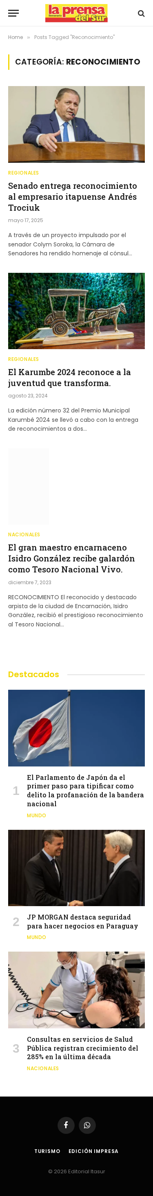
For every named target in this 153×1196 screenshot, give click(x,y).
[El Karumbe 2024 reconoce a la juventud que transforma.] (76, 311)
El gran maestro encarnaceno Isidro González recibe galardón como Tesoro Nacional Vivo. (71, 558)
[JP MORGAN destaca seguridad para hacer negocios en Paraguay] (76, 868)
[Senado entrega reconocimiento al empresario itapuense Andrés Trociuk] (76, 124)
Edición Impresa (94, 1151)
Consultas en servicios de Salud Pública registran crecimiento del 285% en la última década (82, 1048)
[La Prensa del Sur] (76, 13)
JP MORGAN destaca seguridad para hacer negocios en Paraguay (82, 921)
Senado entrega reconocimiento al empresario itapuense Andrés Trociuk (72, 196)
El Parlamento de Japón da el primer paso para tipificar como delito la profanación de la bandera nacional (85, 790)
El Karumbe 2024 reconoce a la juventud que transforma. (69, 377)
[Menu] (13, 13)
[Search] (140, 13)
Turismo (47, 1151)
